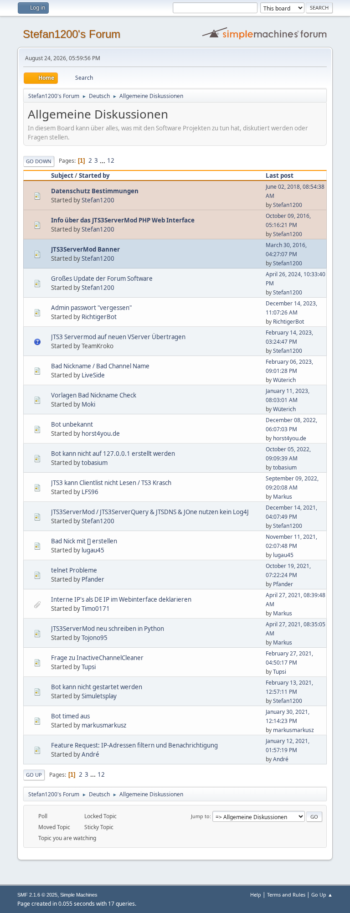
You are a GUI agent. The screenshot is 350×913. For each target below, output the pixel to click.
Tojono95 (95, 638)
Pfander (93, 579)
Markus (282, 496)
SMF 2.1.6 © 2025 (37, 895)
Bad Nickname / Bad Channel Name (100, 366)
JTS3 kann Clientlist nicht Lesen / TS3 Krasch (111, 483)
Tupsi (89, 667)
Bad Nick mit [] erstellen (84, 541)
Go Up (34, 774)
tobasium (95, 463)
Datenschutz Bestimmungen (95, 191)
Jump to (200, 816)
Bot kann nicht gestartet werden (96, 687)
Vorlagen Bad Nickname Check (93, 395)
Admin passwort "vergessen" (91, 308)
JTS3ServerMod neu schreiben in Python (107, 628)
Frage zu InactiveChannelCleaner (97, 658)
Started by (94, 175)
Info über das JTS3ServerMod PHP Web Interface (123, 220)
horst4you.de (101, 433)
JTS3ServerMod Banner (85, 249)
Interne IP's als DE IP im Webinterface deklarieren (121, 599)
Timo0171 (96, 608)
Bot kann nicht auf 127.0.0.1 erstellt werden (113, 453)
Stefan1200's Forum (71, 34)
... (103, 160)
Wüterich (284, 380)
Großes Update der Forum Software (102, 278)
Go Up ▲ (322, 894)
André (90, 754)
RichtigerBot (99, 317)
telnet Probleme (74, 570)
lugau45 (93, 550)
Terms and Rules (286, 894)
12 (110, 160)
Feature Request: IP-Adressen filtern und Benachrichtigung (134, 745)
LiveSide (93, 375)
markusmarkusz (104, 725)
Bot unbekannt (72, 424)
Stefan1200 (98, 200)
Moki (88, 404)
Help (255, 894)
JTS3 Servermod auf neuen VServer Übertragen (118, 337)
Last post (279, 175)
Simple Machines (79, 895)
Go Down (38, 161)
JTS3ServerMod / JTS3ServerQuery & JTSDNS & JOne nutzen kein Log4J (150, 512)
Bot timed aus (70, 716)
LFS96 (90, 492)
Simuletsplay (99, 696)
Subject (62, 175)
